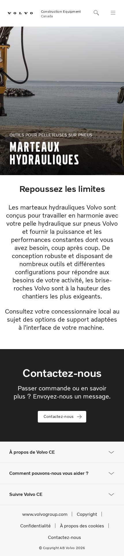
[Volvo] (17, 13)
